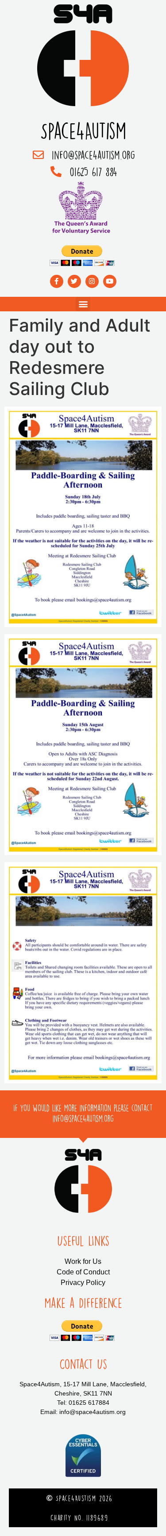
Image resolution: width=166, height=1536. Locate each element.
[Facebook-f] (56, 281)
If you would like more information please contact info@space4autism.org (83, 1113)
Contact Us (83, 1364)
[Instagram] (92, 281)
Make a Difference (83, 1303)
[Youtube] (109, 281)
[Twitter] (74, 281)
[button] (83, 304)
